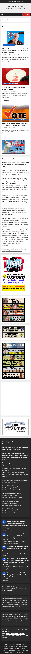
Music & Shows (7, 83)
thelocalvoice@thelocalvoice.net (15, 633)
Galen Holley (11, 521)
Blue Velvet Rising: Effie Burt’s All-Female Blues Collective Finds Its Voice (15, 575)
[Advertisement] (15, 398)
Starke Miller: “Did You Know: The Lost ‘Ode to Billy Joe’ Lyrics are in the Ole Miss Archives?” (15, 560)
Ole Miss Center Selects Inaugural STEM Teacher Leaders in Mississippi (14, 536)
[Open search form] (19, 14)
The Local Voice (15, 6)
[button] (2, 14)
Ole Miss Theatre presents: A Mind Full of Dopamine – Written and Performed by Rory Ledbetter (15, 38)
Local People (7, 45)
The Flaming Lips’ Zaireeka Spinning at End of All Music (15, 76)
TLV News (5, 54)
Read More (6, 64)
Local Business (7, 119)
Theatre (12, 45)
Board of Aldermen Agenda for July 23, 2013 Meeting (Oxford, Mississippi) (15, 113)
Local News (23, 119)
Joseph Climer (6, 91)
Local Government (16, 119)
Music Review (15, 83)
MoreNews (15, 652)
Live (28, 14)
